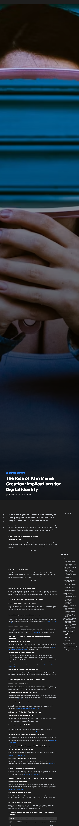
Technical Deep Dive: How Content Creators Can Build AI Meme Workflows (70, 582)
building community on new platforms (31, 774)
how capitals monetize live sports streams (37, 799)
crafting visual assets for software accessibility (19, 698)
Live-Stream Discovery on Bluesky (37, 676)
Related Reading (68, 650)
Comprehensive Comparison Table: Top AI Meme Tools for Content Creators (70, 643)
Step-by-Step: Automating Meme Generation (70, 588)
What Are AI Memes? (69, 559)
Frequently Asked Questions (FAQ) (69, 649)
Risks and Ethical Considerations (68, 578)
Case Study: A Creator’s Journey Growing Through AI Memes (70, 615)
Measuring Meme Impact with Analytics (70, 612)
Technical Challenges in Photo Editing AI (69, 603)
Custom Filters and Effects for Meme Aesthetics (71, 600)
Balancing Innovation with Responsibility (70, 639)
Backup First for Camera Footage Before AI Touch (27, 708)
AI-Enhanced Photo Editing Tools (70, 597)
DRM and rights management (34, 632)
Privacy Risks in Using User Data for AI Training (70, 625)
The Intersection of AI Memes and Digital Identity (69, 568)
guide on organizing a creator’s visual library (20, 596)
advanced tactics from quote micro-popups (29, 731)
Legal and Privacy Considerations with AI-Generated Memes (69, 619)
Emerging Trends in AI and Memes (70, 634)
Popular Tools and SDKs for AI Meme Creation (70, 565)
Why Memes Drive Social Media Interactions (70, 609)
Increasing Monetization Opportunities (69, 637)
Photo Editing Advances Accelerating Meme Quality (68, 594)
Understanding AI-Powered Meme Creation (69, 557)
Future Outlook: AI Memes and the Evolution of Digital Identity (69, 631)
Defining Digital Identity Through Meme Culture (69, 571)
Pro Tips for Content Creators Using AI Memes (70, 647)
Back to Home (7, 2)
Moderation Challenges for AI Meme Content (70, 628)
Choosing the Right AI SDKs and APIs (70, 585)
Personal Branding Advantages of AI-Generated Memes (70, 574)
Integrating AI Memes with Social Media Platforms (70, 591)
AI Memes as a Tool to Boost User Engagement (69, 606)
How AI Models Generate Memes (70, 562)
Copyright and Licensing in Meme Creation (70, 622)
